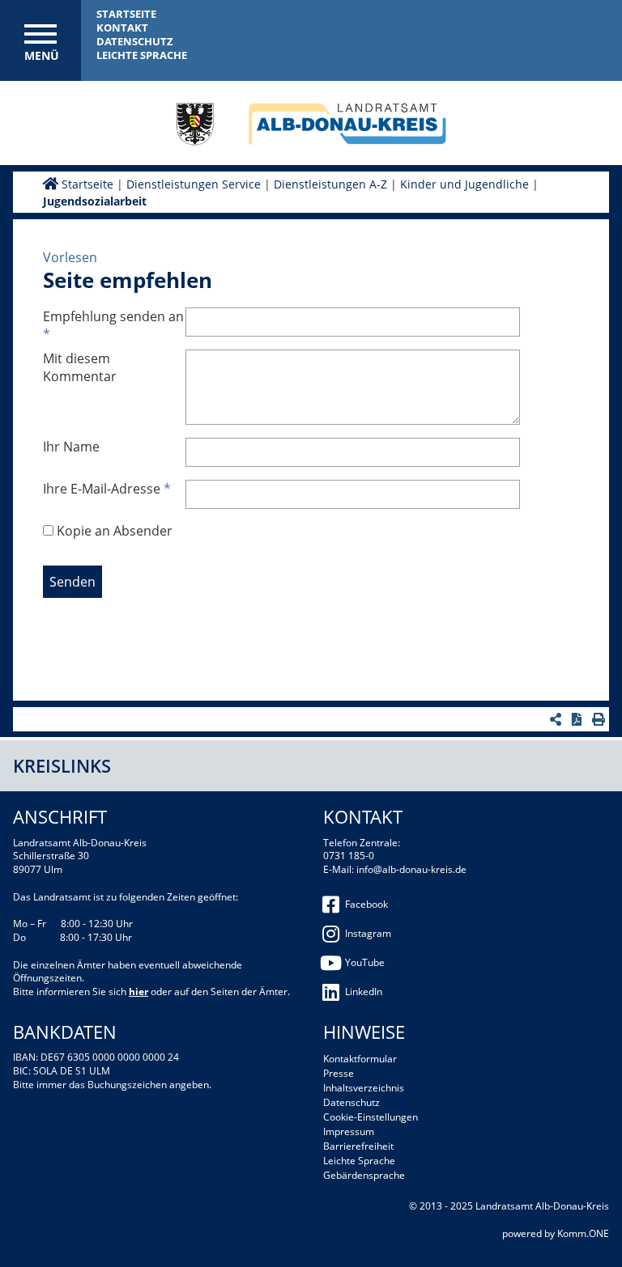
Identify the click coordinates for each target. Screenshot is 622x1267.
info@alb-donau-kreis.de (411, 869)
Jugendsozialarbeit (95, 201)
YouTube (365, 962)
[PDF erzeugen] (579, 719)
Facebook (366, 904)
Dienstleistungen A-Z (330, 184)
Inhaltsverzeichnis (363, 1088)
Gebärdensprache (364, 1175)
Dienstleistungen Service (193, 184)
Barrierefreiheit (358, 1146)
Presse (338, 1073)
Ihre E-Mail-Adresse (107, 489)
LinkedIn (363, 991)
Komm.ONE (583, 1233)
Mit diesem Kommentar (80, 367)
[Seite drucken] (600, 719)
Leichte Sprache (141, 55)
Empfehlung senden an (113, 325)
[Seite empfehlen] (557, 719)
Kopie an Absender (115, 531)
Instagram (368, 933)
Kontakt (122, 27)
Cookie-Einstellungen (370, 1117)
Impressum (348, 1131)
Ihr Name (71, 447)
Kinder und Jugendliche (464, 184)
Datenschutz (134, 41)
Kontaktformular (360, 1059)
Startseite (126, 13)
